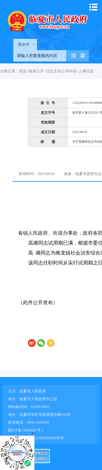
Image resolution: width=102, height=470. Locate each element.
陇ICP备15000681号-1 (26, 430)
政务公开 (36, 71)
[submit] (77, 55)
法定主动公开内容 (61, 71)
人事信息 (86, 71)
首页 (23, 71)
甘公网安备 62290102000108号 (38, 438)
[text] (39, 55)
